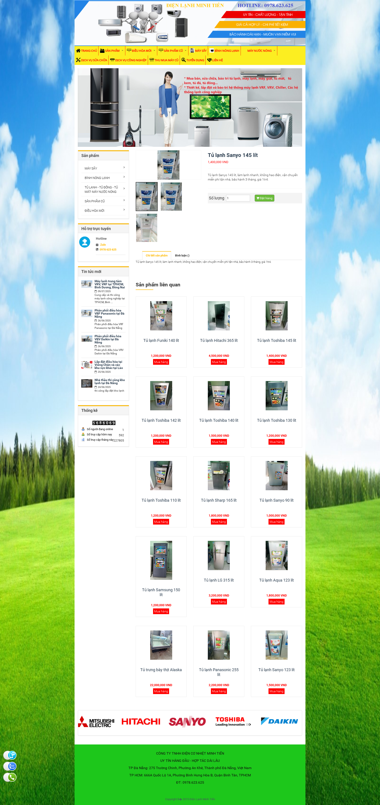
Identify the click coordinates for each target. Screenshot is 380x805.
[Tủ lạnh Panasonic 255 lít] (219, 645)
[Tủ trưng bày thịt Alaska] (161, 645)
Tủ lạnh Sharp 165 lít (219, 500)
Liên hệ (217, 60)
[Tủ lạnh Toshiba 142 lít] (161, 395)
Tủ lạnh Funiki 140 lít (161, 340)
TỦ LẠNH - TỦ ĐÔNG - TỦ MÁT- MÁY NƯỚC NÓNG (101, 189)
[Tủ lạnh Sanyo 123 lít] (277, 645)
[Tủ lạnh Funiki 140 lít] (161, 315)
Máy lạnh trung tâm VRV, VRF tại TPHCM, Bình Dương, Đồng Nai (110, 284)
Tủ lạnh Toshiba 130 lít (276, 420)
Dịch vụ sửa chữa (94, 60)
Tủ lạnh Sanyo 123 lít (276, 669)
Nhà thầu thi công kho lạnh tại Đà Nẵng (110, 381)
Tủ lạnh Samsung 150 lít (161, 592)
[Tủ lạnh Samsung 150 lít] (161, 560)
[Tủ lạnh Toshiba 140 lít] (219, 395)
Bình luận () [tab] (182, 255)
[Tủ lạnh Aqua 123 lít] (277, 555)
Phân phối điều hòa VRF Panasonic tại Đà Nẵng (109, 313)
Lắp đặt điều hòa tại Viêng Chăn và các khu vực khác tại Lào (109, 364)
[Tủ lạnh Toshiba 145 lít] (277, 315)
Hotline (101, 239)
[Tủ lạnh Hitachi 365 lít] (219, 315)
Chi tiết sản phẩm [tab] (157, 255)
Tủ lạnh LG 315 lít (219, 580)
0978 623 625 (108, 249)
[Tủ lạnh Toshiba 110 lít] (161, 475)
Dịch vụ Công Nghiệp (130, 60)
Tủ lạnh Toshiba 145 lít (276, 340)
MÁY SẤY (200, 51)
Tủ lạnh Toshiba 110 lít (161, 500)
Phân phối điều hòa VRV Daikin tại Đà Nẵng (108, 339)
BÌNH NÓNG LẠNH (227, 51)
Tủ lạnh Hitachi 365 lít (219, 340)
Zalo (103, 244)
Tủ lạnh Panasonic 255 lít (219, 672)
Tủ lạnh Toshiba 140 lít (218, 420)
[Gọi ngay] (7, 777)
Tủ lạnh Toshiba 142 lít (161, 420)
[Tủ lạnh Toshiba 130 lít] (277, 395)
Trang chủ (89, 51)
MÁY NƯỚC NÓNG (259, 51)
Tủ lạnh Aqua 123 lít (276, 580)
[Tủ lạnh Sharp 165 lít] (219, 475)
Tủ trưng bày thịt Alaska (161, 669)
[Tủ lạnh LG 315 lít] (219, 555)
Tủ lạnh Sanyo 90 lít (276, 500)
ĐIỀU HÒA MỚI (142, 51)
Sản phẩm (112, 51)
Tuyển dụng (195, 60)
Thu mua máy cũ (166, 60)
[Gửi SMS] (7, 755)
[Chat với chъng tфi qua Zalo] (7, 766)
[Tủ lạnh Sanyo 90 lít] (277, 475)
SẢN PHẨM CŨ (173, 51)
